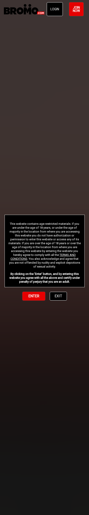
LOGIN (54, 9)
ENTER (33, 296)
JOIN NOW (76, 9)
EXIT (58, 296)
